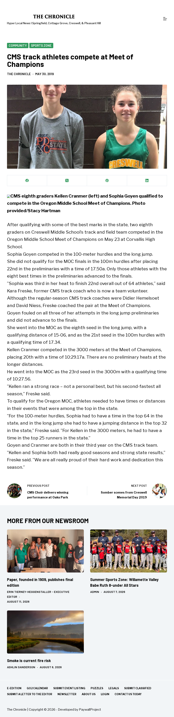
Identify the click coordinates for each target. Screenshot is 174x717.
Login (105, 694)
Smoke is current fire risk (29, 660)
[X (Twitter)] (67, 180)
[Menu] (165, 19)
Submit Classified (137, 688)
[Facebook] (27, 180)
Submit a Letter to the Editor (29, 694)
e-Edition (14, 688)
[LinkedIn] (147, 180)
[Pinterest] (107, 180)
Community (18, 45)
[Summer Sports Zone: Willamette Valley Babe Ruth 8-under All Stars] (128, 551)
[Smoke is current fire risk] (45, 632)
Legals (113, 688)
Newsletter (67, 694)
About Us (88, 694)
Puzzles (97, 688)
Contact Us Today (128, 694)
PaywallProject (90, 709)
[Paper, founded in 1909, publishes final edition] (45, 551)
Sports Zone (41, 45)
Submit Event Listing (69, 688)
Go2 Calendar (37, 688)
